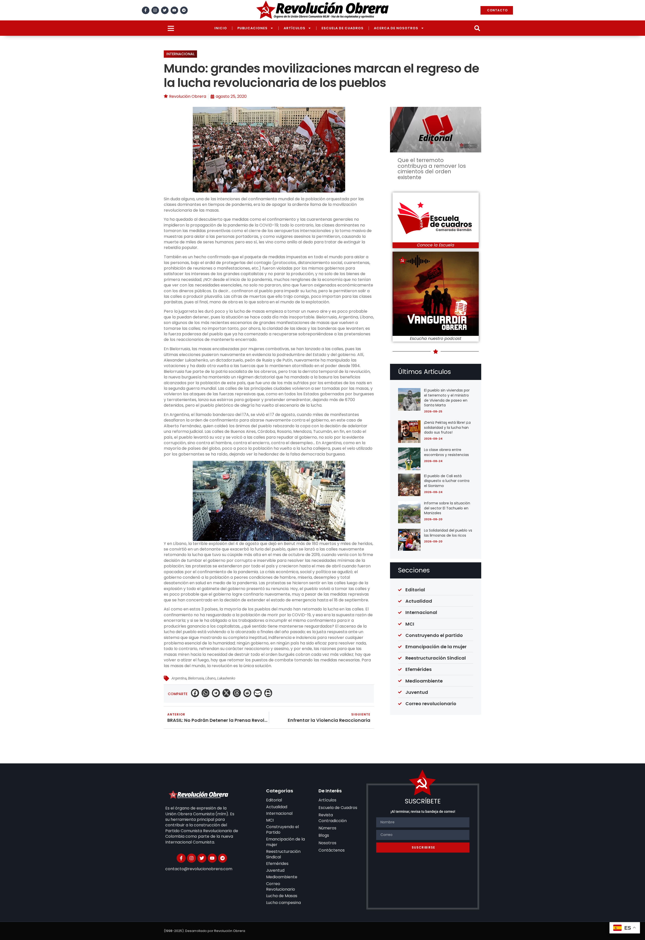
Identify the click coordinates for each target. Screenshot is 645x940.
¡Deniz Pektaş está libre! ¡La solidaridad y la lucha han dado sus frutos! (447, 427)
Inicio (220, 28)
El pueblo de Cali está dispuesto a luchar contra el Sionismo (446, 480)
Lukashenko (226, 678)
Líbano (210, 678)
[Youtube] (174, 10)
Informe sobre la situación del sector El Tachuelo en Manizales (447, 508)
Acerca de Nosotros (396, 28)
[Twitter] (165, 10)
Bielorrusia (196, 678)
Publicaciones (252, 28)
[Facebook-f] (145, 10)
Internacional (180, 53)
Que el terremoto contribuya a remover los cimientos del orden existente (432, 168)
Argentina (179, 678)
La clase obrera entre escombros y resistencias (446, 452)
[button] (477, 28)
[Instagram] (155, 10)
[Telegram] (184, 10)
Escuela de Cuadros (342, 28)
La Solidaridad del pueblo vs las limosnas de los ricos (448, 533)
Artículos (294, 28)
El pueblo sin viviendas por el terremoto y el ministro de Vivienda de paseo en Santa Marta (447, 398)
